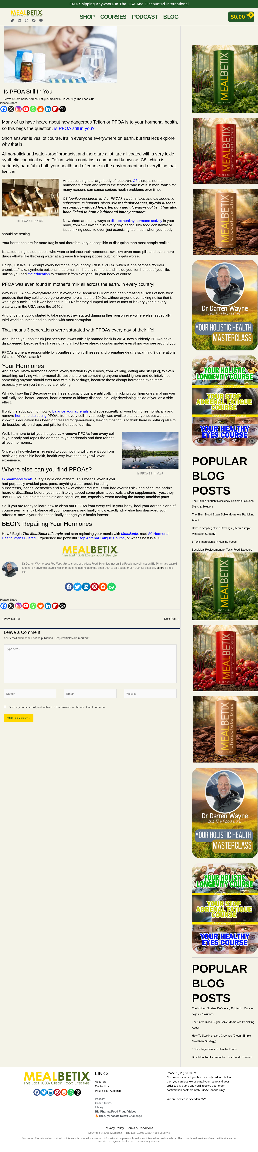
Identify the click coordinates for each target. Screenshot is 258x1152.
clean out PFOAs (73, 506)
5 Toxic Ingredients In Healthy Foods (214, 541)
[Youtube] (25, 109)
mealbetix (55, 98)
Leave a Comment (15, 98)
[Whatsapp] (33, 109)
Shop (87, 17)
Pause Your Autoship (108, 1090)
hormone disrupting (30, 416)
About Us (101, 1081)
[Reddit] (40, 109)
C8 (135, 181)
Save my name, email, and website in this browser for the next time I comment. (57, 707)
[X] (11, 109)
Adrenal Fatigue (38, 98)
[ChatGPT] (62, 109)
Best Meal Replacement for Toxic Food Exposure (222, 549)
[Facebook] (3, 109)
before (160, 567)
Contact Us (102, 1086)
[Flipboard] (55, 109)
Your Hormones (23, 365)
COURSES (113, 17)
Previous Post (10, 618)
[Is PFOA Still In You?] (90, 551)
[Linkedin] (48, 109)
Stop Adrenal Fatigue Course (101, 538)
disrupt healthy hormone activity (136, 221)
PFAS (66, 98)
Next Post (172, 618)
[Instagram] (18, 109)
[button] (69, 587)
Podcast (145, 17)
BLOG (170, 17)
